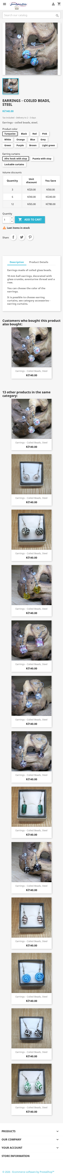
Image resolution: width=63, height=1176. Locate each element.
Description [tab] (17, 262)
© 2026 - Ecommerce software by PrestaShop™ (28, 1171)
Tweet (21, 237)
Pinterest (30, 237)
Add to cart (30, 219)
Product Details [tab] (38, 262)
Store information (16, 1156)
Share (13, 237)
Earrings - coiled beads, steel (31, 371)
